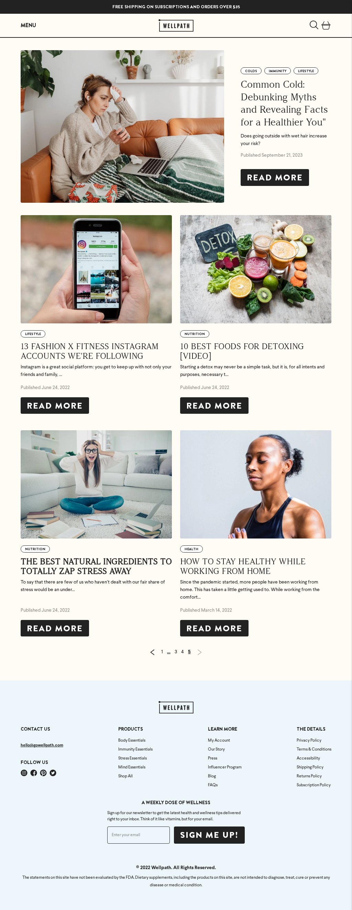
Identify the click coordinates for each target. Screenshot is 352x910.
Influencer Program (225, 767)
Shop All (125, 776)
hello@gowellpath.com (42, 745)
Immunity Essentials (135, 749)
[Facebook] (33, 772)
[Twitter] (53, 772)
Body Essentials (131, 741)
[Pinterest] (43, 772)
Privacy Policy (309, 741)
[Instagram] (24, 772)
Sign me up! (209, 835)
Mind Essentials (131, 767)
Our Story (216, 749)
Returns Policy (309, 776)
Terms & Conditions (314, 749)
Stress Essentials (132, 758)
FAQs (213, 785)
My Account (219, 741)
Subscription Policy (314, 785)
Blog (212, 776)
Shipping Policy (310, 767)
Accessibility (308, 758)
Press (212, 758)
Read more (275, 177)
